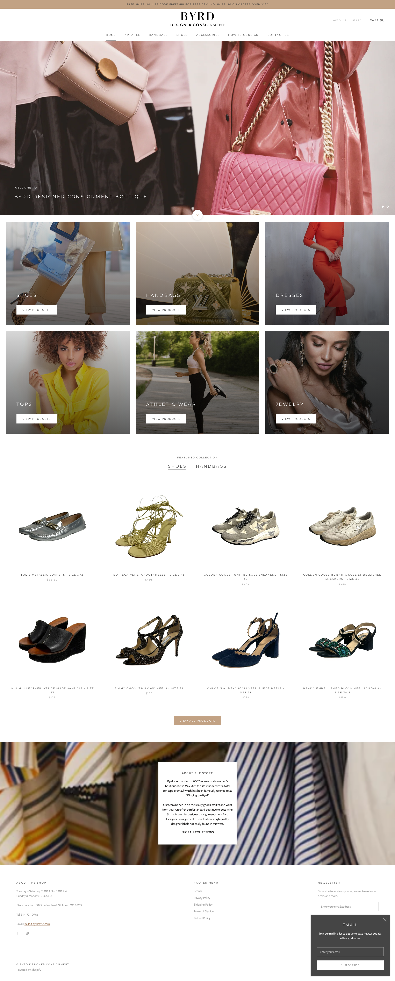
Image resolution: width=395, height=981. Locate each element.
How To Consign (243, 34)
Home (111, 34)
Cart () (377, 20)
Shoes (182, 34)
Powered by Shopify (28, 970)
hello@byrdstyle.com (37, 924)
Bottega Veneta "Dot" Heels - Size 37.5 (149, 574)
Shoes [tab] (177, 466)
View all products (197, 720)
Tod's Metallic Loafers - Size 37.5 (52, 574)
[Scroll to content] (197, 215)
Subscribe (350, 965)
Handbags (158, 34)
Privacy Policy (202, 898)
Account (340, 20)
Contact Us (278, 34)
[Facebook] (17, 932)
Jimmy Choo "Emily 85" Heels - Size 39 (149, 688)
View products (36, 309)
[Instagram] (27, 932)
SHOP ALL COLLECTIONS (197, 832)
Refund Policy (202, 918)
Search (358, 20)
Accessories (208, 34)
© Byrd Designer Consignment (42, 964)
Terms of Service (204, 911)
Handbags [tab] (211, 466)
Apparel (132, 34)
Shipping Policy (203, 904)
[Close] (385, 920)
